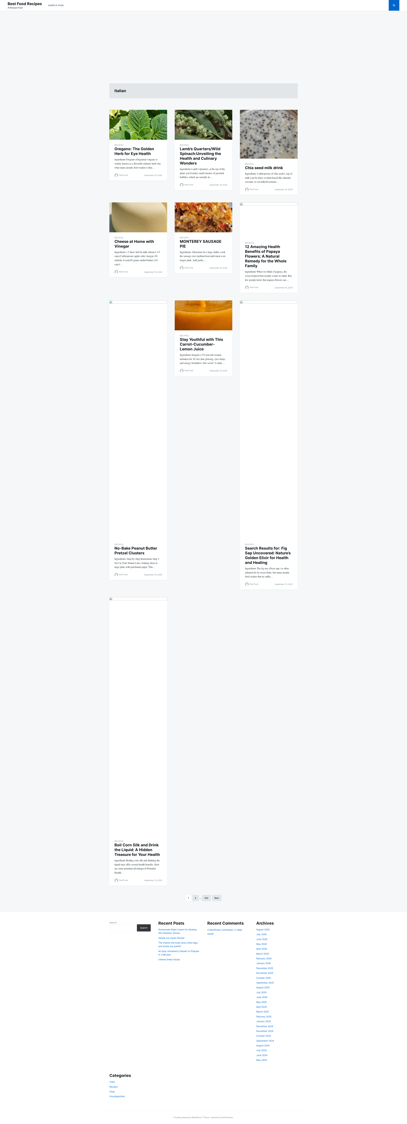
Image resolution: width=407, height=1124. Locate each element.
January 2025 (263, 1021)
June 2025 (261, 997)
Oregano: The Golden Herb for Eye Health (134, 151)
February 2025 (264, 1016)
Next (216, 898)
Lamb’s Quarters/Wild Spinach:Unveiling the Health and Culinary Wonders (200, 156)
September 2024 (265, 1040)
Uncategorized (117, 1096)
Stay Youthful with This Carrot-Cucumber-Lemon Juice (201, 344)
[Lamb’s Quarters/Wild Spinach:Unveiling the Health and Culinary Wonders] (203, 125)
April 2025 (261, 1006)
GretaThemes (227, 1117)
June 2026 (261, 939)
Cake (112, 1081)
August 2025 (263, 987)
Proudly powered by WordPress (188, 1117)
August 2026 (263, 929)
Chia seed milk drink (264, 167)
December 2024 (264, 1026)
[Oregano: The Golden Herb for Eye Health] (138, 125)
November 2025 (264, 973)
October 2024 (263, 1035)
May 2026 (261, 944)
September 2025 (265, 982)
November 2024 (264, 1031)
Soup (112, 1091)
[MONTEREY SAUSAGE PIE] (203, 217)
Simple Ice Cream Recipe (171, 938)
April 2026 (261, 948)
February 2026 (264, 958)
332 (206, 898)
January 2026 (263, 963)
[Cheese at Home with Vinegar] (138, 217)
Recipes (119, 145)
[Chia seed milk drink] (269, 134)
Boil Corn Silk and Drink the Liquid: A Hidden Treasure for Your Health (137, 850)
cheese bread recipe (169, 959)
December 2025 (264, 968)
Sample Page (56, 5)
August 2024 (263, 1045)
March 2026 (262, 953)
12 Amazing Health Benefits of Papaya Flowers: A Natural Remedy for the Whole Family (265, 256)
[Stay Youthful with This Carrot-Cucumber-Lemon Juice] (203, 315)
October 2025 (263, 977)
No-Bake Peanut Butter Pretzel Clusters (135, 550)
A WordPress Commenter (220, 929)
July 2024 (261, 1050)
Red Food (123, 175)
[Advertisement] (203, 43)
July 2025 (261, 992)
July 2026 (261, 934)
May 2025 (261, 1002)
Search (113, 922)
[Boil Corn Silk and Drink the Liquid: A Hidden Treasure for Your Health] (138, 716)
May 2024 (261, 1060)
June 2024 (261, 1055)
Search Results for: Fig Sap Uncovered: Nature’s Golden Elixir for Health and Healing (268, 555)
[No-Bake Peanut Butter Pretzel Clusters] (138, 419)
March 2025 (262, 1011)
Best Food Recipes (25, 3)
